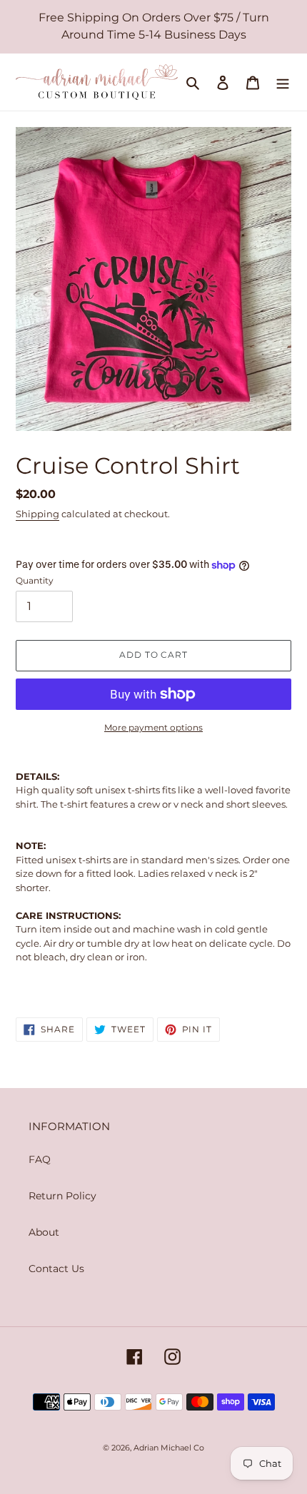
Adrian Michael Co (169, 1448)
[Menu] (283, 81)
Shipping (37, 513)
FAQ (40, 1159)
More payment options (153, 727)
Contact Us (56, 1268)
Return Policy (62, 1195)
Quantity (35, 580)
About (44, 1232)
